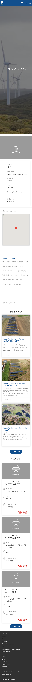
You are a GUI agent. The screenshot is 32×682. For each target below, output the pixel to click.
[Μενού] (22, 3)
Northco (4, 661)
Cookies (4, 676)
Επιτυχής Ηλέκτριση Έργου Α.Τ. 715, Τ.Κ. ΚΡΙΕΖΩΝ (15, 385)
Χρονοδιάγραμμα (8, 644)
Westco (4, 667)
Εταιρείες (5, 641)
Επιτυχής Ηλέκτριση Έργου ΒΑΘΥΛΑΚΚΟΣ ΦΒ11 (13, 340)
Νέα (3, 646)
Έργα (3, 639)
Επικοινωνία (6, 652)
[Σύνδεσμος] (2, 3)
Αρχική (4, 636)
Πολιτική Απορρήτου (9, 679)
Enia (3, 659)
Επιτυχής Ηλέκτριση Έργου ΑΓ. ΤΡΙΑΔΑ (15, 429)
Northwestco (6, 664)
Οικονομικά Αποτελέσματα (11, 649)
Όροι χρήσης (6, 674)
